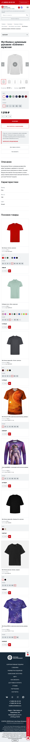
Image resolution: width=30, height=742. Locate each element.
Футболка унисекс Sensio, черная (11, 569)
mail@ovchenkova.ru (15, 705)
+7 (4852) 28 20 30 (8, 2)
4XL (19, 263)
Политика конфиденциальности (15, 723)
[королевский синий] (7, 96)
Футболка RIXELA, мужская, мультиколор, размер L (15, 626)
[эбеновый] (3, 370)
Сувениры (15, 667)
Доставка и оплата (15, 147)
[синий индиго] (16, 96)
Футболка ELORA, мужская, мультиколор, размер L (15, 416)
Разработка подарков (15, 670)
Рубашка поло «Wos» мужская (10, 304)
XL (13, 106)
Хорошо (15, 740)
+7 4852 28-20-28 (15, 703)
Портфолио (15, 689)
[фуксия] (5, 314)
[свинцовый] (12, 258)
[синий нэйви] (22, 96)
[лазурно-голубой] (19, 314)
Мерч (15, 676)
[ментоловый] (3, 314)
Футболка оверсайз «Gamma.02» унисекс (13, 519)
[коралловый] (26, 314)
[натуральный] (21, 314)
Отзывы (15, 686)
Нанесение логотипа (15, 673)
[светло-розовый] (17, 314)
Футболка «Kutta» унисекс (9, 248)
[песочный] (8, 370)
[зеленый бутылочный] (8, 258)
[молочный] (5, 529)
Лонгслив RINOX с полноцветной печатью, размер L (15, 468)
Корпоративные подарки (15, 664)
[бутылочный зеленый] (10, 96)
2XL (17, 106)
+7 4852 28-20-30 (15, 701)
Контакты (15, 692)
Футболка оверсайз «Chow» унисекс (11, 360)
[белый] (4, 96)
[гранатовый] (26, 96)
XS (2, 263)
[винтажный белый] (5, 370)
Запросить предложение (10, 141)
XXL (12, 426)
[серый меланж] (13, 96)
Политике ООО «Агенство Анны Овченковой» (18, 738)
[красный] (3, 258)
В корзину (15, 121)
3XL (20, 106)
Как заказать (15, 151)
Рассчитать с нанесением (15, 126)
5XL (22, 263)
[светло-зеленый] (24, 314)
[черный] (19, 96)
